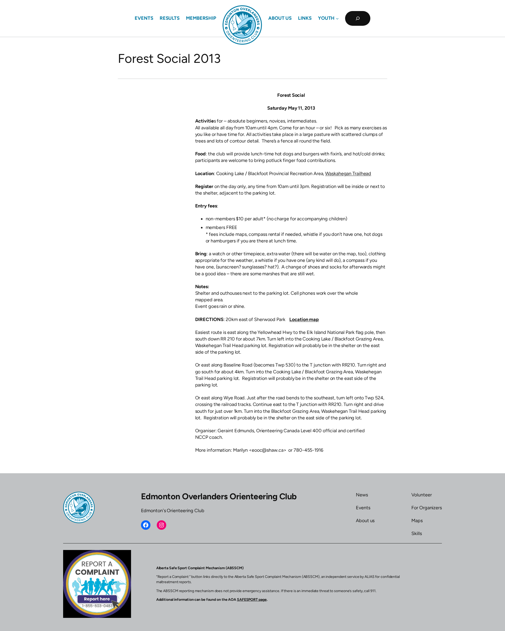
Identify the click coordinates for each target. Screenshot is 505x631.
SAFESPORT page (252, 599)
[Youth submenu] (337, 18)
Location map (304, 319)
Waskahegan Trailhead (348, 173)
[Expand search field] (357, 18)
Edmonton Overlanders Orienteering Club (219, 496)
